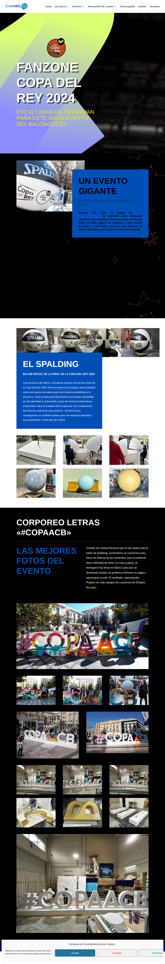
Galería (142, 6)
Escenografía (127, 6)
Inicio (49, 6)
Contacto (155, 6)
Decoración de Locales (101, 6)
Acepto (75, 953)
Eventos (77, 6)
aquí (93, 587)
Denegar (116, 953)
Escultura (60, 6)
